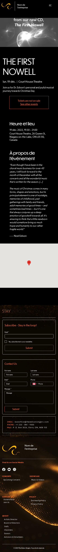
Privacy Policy (37, 504)
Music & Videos (37, 480)
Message (8, 389)
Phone (33, 380)
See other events (29, 104)
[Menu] (50, 5)
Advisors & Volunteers (13, 537)
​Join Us (6, 502)
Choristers (8, 530)
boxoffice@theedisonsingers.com (32, 422)
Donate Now (9, 499)
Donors (7, 533)
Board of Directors (12, 523)
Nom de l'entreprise (22, 6)
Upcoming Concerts (11, 480)
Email (7, 332)
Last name (34, 370)
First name (8, 370)
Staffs (6, 526)
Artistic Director (10, 519)
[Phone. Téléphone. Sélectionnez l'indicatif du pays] (35, 384)
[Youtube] (9, 469)
